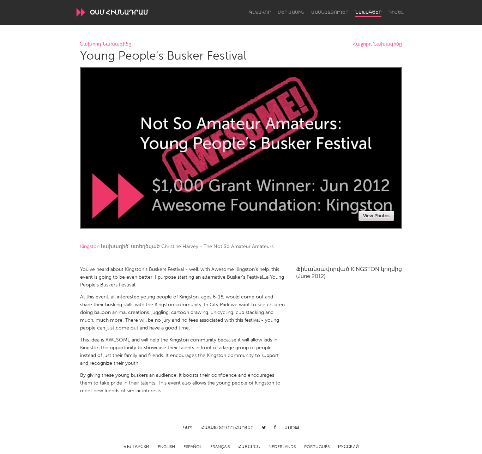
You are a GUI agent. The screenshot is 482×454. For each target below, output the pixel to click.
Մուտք (291, 427)
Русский (348, 446)
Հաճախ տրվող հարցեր (227, 427)
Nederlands (282, 446)
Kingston (90, 246)
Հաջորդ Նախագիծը (377, 44)
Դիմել (395, 12)
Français (220, 446)
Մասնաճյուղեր (329, 12)
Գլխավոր (260, 12)
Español (192, 446)
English (166, 446)
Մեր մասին (291, 12)
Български (136, 446)
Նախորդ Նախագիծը (105, 44)
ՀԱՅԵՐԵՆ (249, 446)
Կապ (188, 427)
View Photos (376, 215)
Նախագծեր (368, 12)
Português (317, 446)
